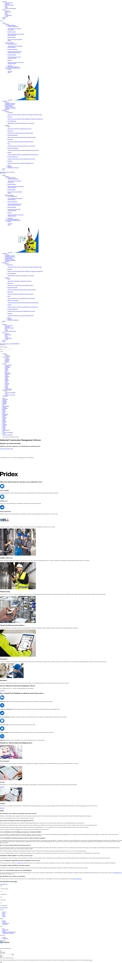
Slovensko (7, 383)
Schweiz (7, 381)
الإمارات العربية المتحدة (10, 394)
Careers (6, 14)
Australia (7, 358)
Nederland (7, 374)
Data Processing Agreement (8, 933)
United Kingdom (8, 389)
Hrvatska (7, 370)
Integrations (10, 65)
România (7, 379)
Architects (7, 109)
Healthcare (10, 166)
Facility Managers (8, 105)
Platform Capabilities (9, 42)
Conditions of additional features (9, 932)
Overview (7, 102)
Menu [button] (13, 172)
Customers (5, 101)
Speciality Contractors (9, 106)
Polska (6, 378)
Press (6, 13)
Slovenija (7, 384)
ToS (3, 928)
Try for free (2, 690)
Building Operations (16, 33)
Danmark (7, 366)
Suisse (6, 385)
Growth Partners (8, 15)
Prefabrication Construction (13, 167)
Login (4, 18)
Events (6, 7)
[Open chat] (1, 956)
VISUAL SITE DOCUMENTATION (12, 68)
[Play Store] (5, 455)
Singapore (7, 361)
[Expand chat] (1, 953)
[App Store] (5, 452)
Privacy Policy (5, 929)
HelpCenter (7, 3)
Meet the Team (8, 11)
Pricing (4, 168)
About (4, 9)
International (5, 396)
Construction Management (14, 28)
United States (7, 355)
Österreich (7, 376)
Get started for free (3, 448)
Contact (6, 16)
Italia (6, 371)
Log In (10, 172)
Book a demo (2, 172)
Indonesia (7, 360)
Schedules (16, 62)
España (6, 368)
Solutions (7, 24)
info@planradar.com (117, 872)
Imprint (4, 930)
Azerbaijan (7, 359)
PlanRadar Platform (12, 25)
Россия (6, 377)
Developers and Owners (10, 104)
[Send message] (13, 954)
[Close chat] (4, 953)
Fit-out (9, 165)
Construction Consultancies (10, 107)
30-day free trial (20, 862)
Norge (6, 375)
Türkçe (6, 387)
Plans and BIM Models (15, 45)
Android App (5, 938)
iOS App (4, 937)
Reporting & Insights (14, 56)
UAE (6, 393)
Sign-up (7, 172)
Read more (2, 765)
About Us (7, 10)
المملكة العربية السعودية (10, 392)
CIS (6, 362)
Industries (4, 110)
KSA (6, 391)
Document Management (14, 51)
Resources (5, 1)
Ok (1, 962)
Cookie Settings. (89, 960)
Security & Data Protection (10, 8)
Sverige (6, 386)
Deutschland (7, 367)
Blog (6, 6)
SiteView (10, 84)
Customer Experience (9, 5)
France (6, 369)
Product (4, 23)
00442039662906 (15, 343)
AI (3, 169)
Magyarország (8, 373)
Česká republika (8, 365)
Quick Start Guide (8, 2)
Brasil (6, 354)
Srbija (6, 382)
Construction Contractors (10, 103)
